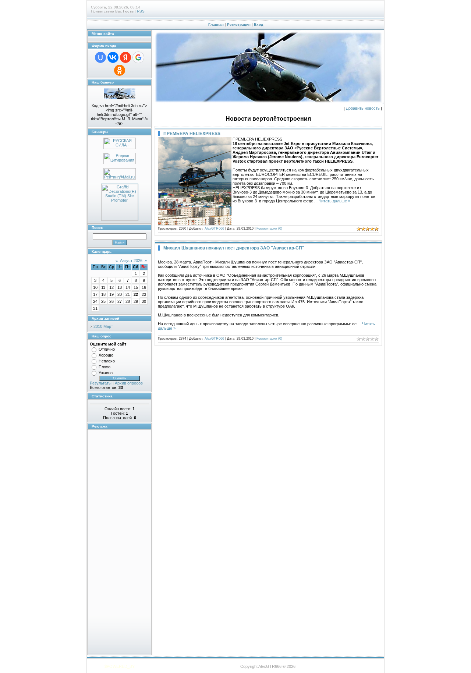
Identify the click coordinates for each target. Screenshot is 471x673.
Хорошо (106, 355)
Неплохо (107, 361)
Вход (258, 24)
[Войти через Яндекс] (125, 57)
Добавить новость (363, 108)
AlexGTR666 (214, 228)
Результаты (100, 383)
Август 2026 (131, 260)
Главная (216, 24)
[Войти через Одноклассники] (119, 70)
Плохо (104, 367)
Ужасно (106, 373)
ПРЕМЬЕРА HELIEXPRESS (191, 133)
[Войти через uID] (100, 57)
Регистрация (239, 24)
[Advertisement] (112, 542)
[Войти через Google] (138, 57)
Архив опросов (129, 383)
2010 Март (103, 326)
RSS (141, 11)
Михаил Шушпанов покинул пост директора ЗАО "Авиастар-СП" (233, 248)
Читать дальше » (334, 201)
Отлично (107, 349)
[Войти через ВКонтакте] (112, 57)
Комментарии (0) (269, 228)
